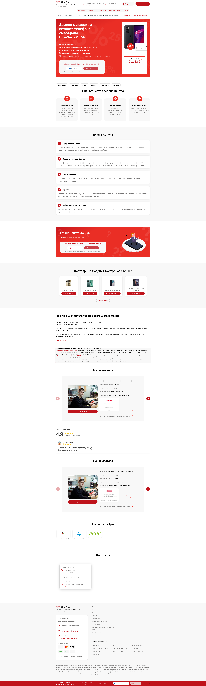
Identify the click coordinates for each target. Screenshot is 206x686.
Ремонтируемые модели (99, 621)
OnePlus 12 (115, 645)
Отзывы (126, 10)
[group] (63, 535)
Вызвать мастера (83, 411)
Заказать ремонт (69, 293)
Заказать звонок (143, 4)
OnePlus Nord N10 (136, 645)
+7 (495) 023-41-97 (113, 3)
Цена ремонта (103, 10)
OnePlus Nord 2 (96, 651)
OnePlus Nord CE (136, 648)
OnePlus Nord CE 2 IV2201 (120, 648)
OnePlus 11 (95, 645)
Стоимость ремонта (98, 607)
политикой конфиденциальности (93, 71)
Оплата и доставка (98, 610)
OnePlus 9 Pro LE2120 (138, 651)
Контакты (119, 10)
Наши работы (105, 85)
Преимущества (62, 85)
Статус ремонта (129, 4)
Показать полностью (62, 340)
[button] (148, 398)
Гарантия (93, 85)
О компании (81, 10)
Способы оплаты (97, 632)
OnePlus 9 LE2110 (97, 654)
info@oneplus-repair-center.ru (73, 577)
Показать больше (103, 300)
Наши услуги (96, 624)
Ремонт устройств (93, 10)
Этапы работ (74, 85)
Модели (84, 85)
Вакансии (112, 10)
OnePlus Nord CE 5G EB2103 (100, 648)
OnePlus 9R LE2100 (117, 651)
